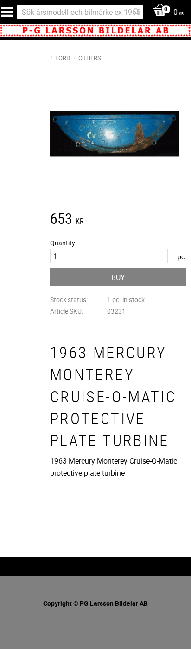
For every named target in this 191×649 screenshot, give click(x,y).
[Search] (137, 12)
